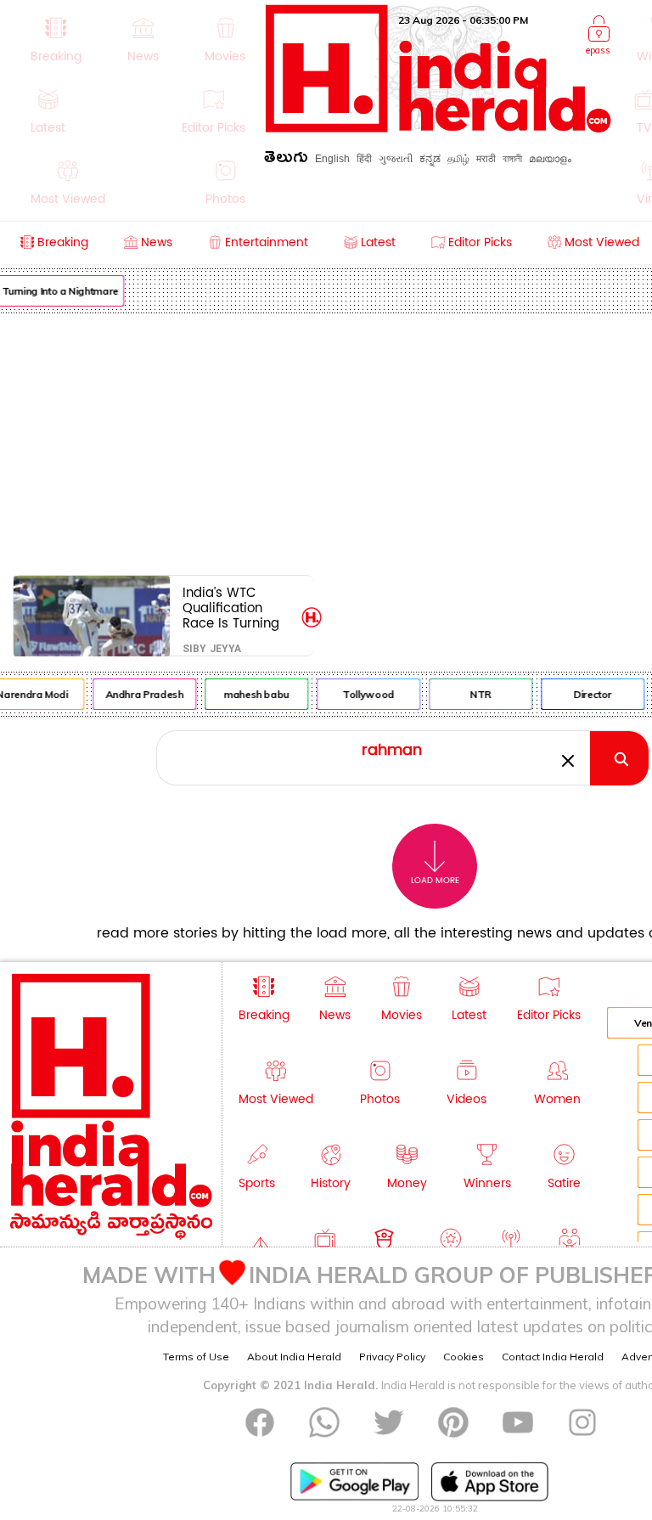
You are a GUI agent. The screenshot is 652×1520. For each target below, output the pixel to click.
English (332, 159)
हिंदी (364, 159)
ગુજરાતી (396, 159)
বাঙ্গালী (512, 159)
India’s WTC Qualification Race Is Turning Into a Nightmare (236, 608)
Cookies (463, 1356)
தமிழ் (458, 159)
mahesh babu (253, 694)
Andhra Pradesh (141, 694)
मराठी (486, 159)
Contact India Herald (553, 1356)
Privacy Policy (392, 1356)
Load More (435, 880)
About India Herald (294, 1356)
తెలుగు (286, 160)
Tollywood (365, 694)
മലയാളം (550, 159)
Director (589, 694)
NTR (477, 694)
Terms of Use (196, 1356)
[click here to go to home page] (438, 128)
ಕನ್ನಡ (430, 159)
